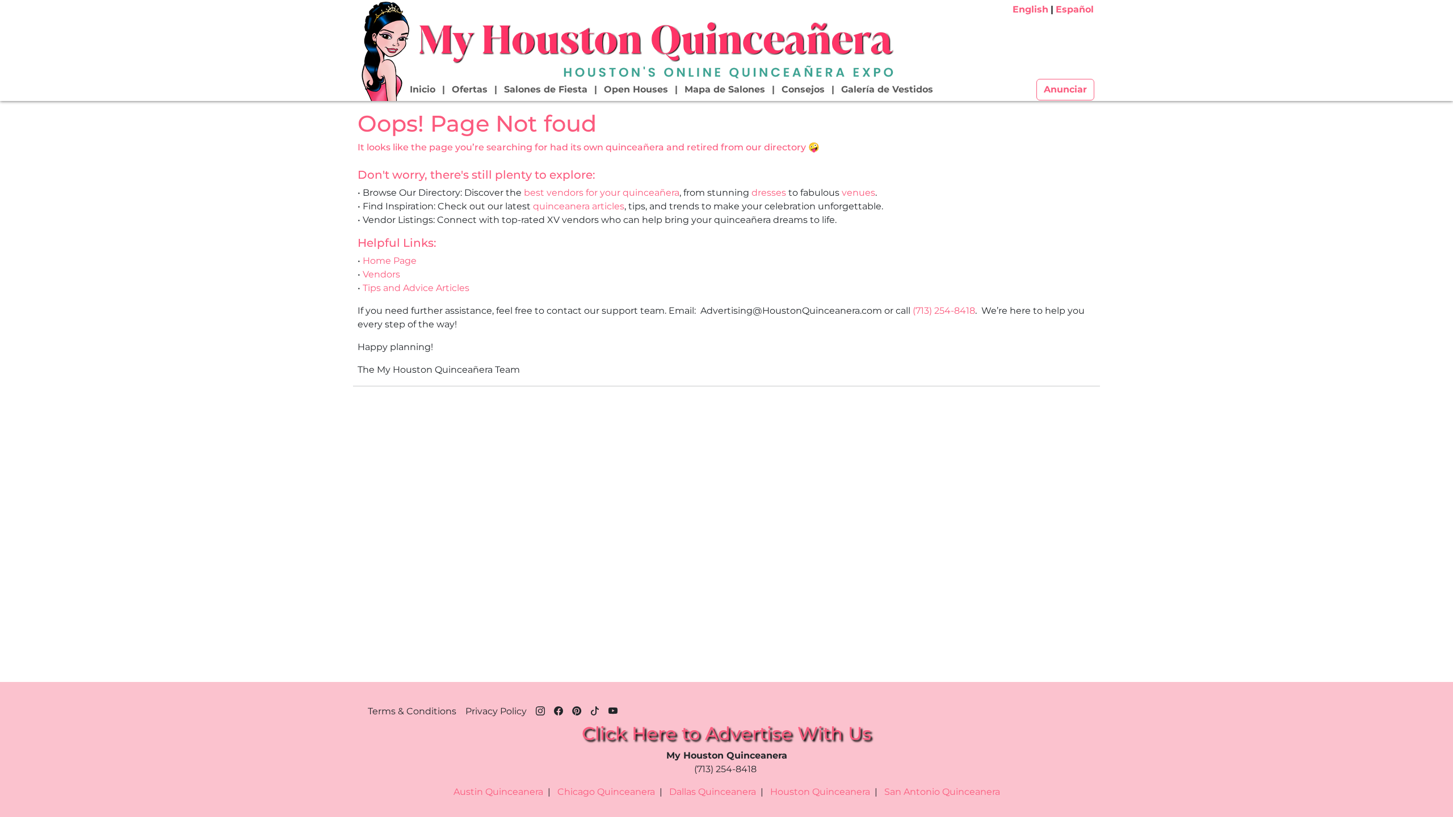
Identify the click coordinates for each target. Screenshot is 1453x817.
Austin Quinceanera (498, 791)
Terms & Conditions (412, 711)
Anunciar (1065, 89)
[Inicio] (384, 50)
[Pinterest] (577, 709)
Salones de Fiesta (545, 89)
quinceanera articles (578, 206)
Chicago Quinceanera (606, 791)
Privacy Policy (496, 711)
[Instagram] (540, 709)
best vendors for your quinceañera (601, 192)
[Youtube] (613, 709)
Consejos (803, 89)
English (1030, 9)
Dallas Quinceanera (712, 791)
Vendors (381, 274)
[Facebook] (558, 709)
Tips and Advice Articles (416, 288)
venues (858, 192)
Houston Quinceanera (820, 791)
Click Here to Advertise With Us (726, 733)
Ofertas (470, 89)
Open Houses (636, 89)
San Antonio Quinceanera (942, 791)
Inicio (422, 89)
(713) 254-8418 (944, 310)
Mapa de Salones (724, 89)
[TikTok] (595, 709)
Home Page (390, 260)
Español (1075, 9)
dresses (768, 192)
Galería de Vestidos (887, 89)
